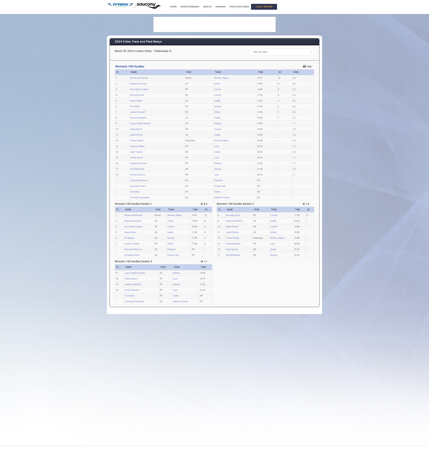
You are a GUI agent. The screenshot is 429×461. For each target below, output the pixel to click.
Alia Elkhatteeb (137, 169)
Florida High (220, 186)
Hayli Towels (136, 152)
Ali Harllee (135, 191)
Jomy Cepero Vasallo (140, 123)
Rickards (218, 180)
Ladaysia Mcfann (138, 163)
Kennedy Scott (137, 95)
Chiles (217, 83)
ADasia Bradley (137, 146)
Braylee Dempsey (138, 83)
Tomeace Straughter (140, 197)
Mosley (217, 106)
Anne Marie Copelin (139, 89)
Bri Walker (135, 106)
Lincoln (217, 89)
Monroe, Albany (221, 78)
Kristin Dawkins (137, 174)
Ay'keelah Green (137, 186)
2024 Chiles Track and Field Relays (138, 42)
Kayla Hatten (136, 100)
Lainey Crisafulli (137, 112)
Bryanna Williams (138, 118)
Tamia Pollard (136, 140)
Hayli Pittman (136, 135)
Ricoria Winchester (139, 78)
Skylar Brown (136, 129)
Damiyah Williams (139, 180)
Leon (216, 146)
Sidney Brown (136, 157)
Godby (217, 100)
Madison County (222, 197)
